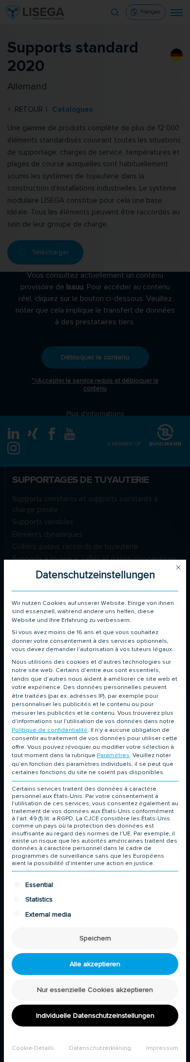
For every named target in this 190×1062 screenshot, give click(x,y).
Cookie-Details (33, 1048)
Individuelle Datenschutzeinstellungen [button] (95, 1015)
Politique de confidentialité (50, 730)
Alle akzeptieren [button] (95, 964)
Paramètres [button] (113, 755)
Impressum (162, 1048)
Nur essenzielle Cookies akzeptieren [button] (95, 990)
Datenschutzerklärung (100, 1048)
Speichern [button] (95, 938)
